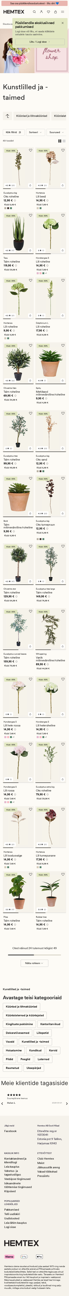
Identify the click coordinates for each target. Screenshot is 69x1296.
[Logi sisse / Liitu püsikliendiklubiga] (41, 11)
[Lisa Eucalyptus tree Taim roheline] (30, 448)
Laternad (43, 1059)
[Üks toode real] (64, 141)
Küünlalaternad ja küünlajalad (25, 1015)
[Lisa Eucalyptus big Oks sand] (63, 448)
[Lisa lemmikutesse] (30, 150)
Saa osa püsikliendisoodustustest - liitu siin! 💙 (34, 3)
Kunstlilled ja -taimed (35, 1041)
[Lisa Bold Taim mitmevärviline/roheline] (30, 513)
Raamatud (12, 1068)
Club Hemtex (45, 1158)
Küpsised (9, 1191)
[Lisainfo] (14, 201)
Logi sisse (10, 1227)
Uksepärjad (34, 1068)
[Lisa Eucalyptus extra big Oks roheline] (63, 779)
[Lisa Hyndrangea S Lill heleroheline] (63, 714)
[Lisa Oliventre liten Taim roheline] (30, 380)
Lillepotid (42, 1033)
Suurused (55, 132)
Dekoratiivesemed (17, 1033)
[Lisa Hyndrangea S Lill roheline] (63, 250)
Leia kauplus (11, 1166)
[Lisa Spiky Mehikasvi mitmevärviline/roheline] (63, 380)
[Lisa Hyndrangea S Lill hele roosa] (30, 714)
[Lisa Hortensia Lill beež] (63, 185)
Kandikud (35, 1050)
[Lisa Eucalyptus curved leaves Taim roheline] (30, 646)
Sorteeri (33, 132)
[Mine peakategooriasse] (7, 116)
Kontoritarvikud (50, 1024)
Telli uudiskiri (12, 1214)
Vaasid (10, 1041)
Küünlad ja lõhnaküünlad (31, 115)
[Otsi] (34, 11)
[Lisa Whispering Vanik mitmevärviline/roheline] (63, 646)
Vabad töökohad (47, 1171)
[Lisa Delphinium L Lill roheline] (63, 315)
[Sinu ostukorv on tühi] (55, 11)
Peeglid (25, 1059)
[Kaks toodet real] (59, 141)
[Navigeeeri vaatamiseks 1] (10, 717)
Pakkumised (11, 1209)
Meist (40, 1163)
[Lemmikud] (48, 11)
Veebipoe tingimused (17, 1179)
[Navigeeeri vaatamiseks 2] (26, 717)
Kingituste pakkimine (19, 1024)
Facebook (10, 1131)
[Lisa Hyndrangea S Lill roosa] (30, 779)
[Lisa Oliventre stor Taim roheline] (30, 581)
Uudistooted (11, 1218)
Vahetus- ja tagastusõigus (12, 1172)
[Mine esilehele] (14, 12)
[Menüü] (62, 11)
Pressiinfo (43, 1176)
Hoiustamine (14, 1050)
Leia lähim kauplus (15, 1222)
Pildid (9, 1059)
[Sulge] (63, 23)
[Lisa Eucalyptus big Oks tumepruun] (63, 513)
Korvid (53, 1050)
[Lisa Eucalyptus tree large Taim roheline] (63, 581)
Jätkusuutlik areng (48, 1167)
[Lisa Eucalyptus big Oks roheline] (30, 185)
